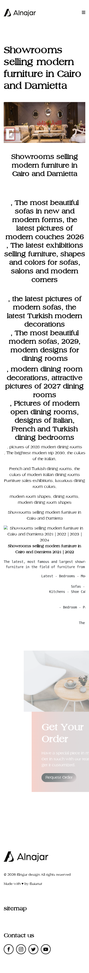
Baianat (36, 883)
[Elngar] (20, 12)
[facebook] (9, 949)
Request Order (58, 777)
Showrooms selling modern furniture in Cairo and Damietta (44, 165)
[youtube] (46, 949)
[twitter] (33, 949)
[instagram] (21, 949)
